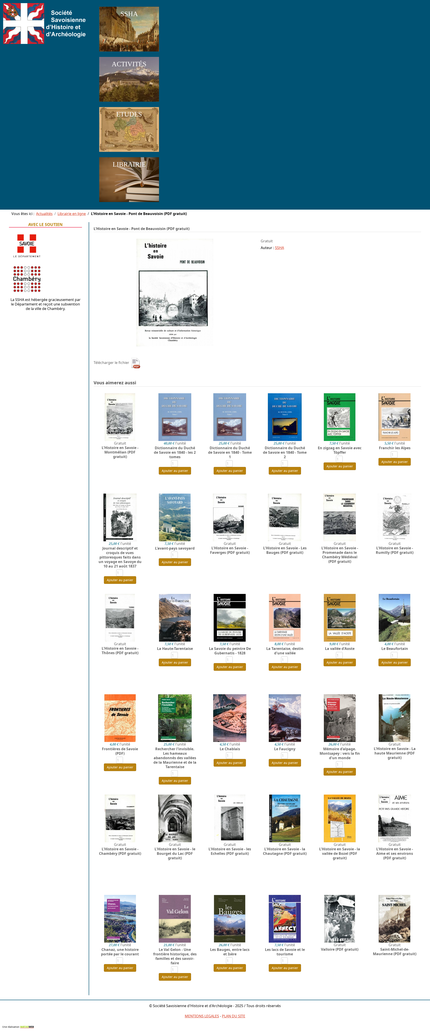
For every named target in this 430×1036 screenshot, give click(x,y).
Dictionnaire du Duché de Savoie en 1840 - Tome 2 (285, 452)
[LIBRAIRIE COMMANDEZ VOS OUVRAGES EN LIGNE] (129, 202)
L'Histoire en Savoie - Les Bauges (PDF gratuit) (285, 550)
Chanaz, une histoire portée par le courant (120, 951)
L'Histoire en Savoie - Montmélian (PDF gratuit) (120, 452)
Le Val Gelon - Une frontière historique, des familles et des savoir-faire (175, 956)
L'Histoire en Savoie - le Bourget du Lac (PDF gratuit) (175, 853)
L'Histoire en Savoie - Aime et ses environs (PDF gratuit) (394, 853)
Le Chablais (230, 749)
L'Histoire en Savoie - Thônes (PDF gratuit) (120, 650)
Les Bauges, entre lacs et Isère (229, 951)
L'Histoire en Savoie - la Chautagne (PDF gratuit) (285, 851)
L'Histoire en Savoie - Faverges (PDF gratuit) (230, 550)
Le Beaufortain (394, 648)
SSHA (279, 247)
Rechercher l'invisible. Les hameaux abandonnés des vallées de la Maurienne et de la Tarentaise (174, 758)
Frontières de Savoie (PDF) (120, 751)
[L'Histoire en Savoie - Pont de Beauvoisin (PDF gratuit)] (175, 292)
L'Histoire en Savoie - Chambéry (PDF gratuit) (120, 851)
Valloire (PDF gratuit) (339, 949)
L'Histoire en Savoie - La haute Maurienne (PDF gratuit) (395, 753)
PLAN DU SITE (233, 1016)
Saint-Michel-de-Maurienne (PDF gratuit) (394, 951)
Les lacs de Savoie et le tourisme (285, 951)
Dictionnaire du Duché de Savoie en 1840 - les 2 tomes (175, 452)
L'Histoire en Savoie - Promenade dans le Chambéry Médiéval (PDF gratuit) (339, 555)
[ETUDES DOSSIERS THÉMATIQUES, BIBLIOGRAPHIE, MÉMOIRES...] (129, 152)
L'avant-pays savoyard (175, 548)
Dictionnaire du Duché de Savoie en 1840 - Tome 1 (230, 452)
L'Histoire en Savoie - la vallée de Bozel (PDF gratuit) (339, 853)
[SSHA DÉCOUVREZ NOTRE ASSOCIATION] (129, 52)
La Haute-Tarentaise (175, 648)
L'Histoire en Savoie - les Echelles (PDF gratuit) (230, 851)
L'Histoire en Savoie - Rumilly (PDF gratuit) (394, 550)
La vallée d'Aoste (340, 648)
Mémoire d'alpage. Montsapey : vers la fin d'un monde (340, 753)
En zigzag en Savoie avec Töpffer (339, 450)
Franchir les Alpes (395, 448)
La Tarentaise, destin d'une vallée (284, 650)
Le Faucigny (284, 749)
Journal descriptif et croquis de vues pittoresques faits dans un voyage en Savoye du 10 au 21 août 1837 (120, 557)
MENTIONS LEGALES (202, 1016)
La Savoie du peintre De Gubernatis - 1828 (230, 650)
